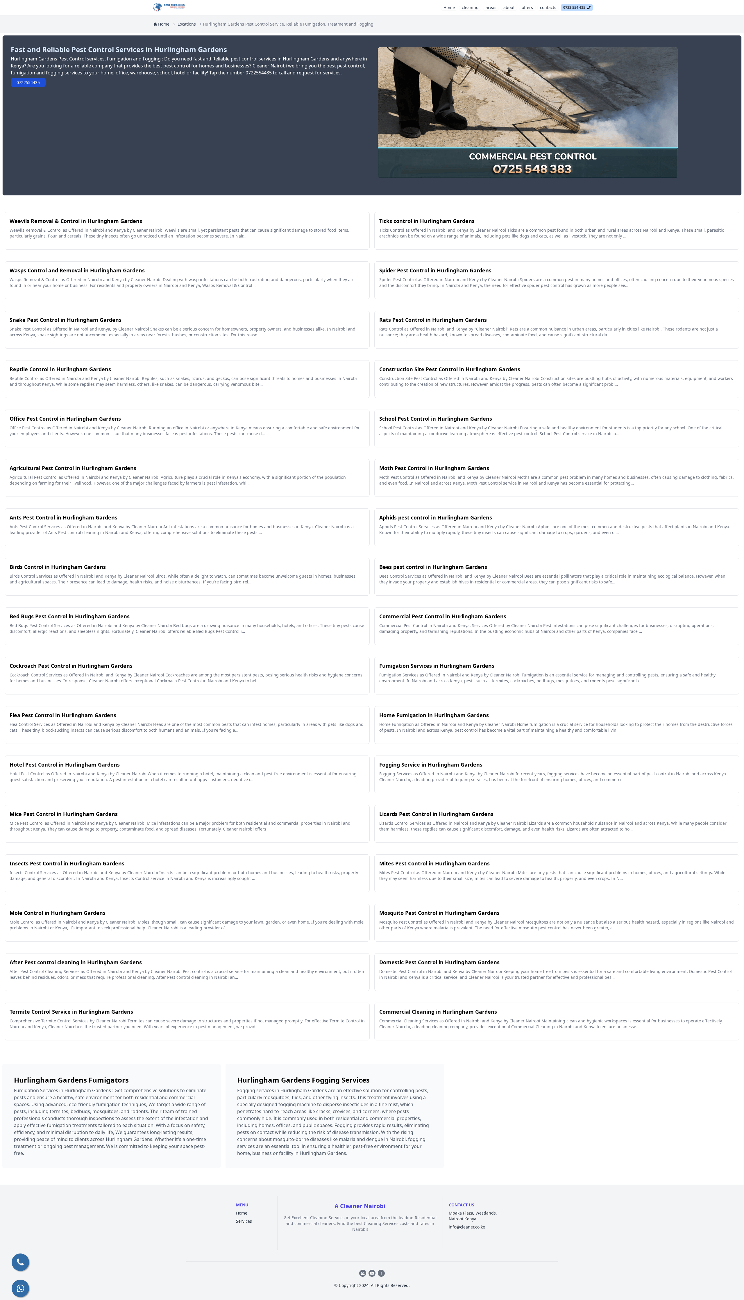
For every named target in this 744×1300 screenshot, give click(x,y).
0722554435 (28, 82)
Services (244, 1221)
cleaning (470, 7)
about (509, 7)
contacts (548, 7)
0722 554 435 (575, 7)
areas (491, 7)
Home (449, 7)
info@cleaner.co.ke (467, 1227)
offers (527, 7)
